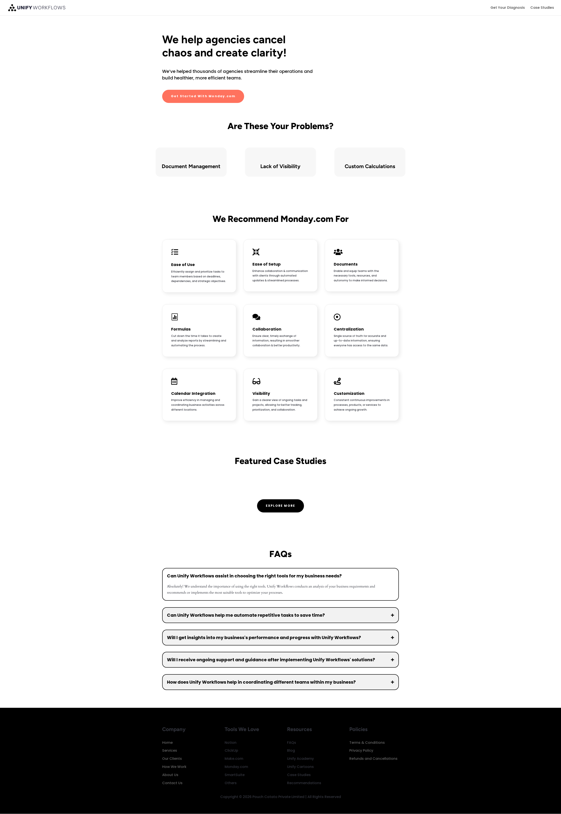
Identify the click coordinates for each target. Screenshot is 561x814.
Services (169, 750)
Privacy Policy (361, 750)
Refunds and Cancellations (373, 758)
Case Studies (542, 8)
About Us (170, 774)
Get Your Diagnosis (507, 8)
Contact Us (172, 782)
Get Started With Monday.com (203, 96)
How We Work (174, 766)
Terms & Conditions (367, 742)
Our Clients (172, 758)
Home (167, 742)
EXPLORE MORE (280, 505)
